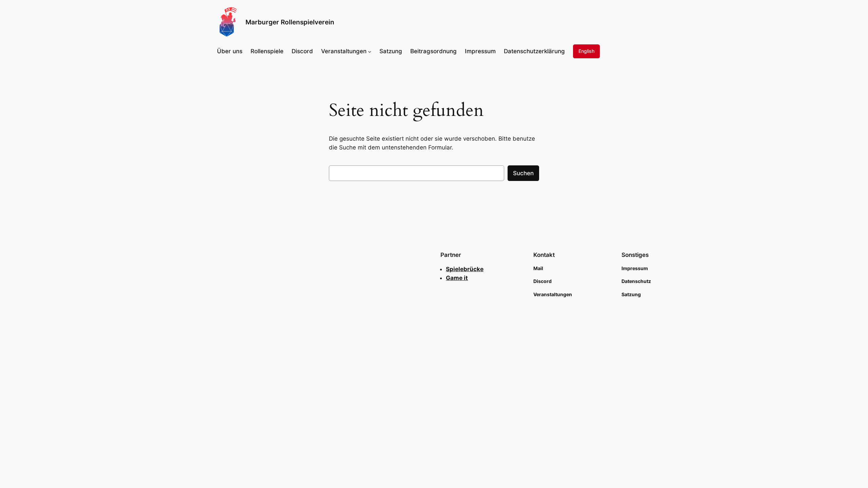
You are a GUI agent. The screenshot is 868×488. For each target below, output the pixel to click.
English (586, 51)
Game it (457, 277)
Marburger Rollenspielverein (289, 22)
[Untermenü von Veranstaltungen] (369, 51)
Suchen (523, 173)
